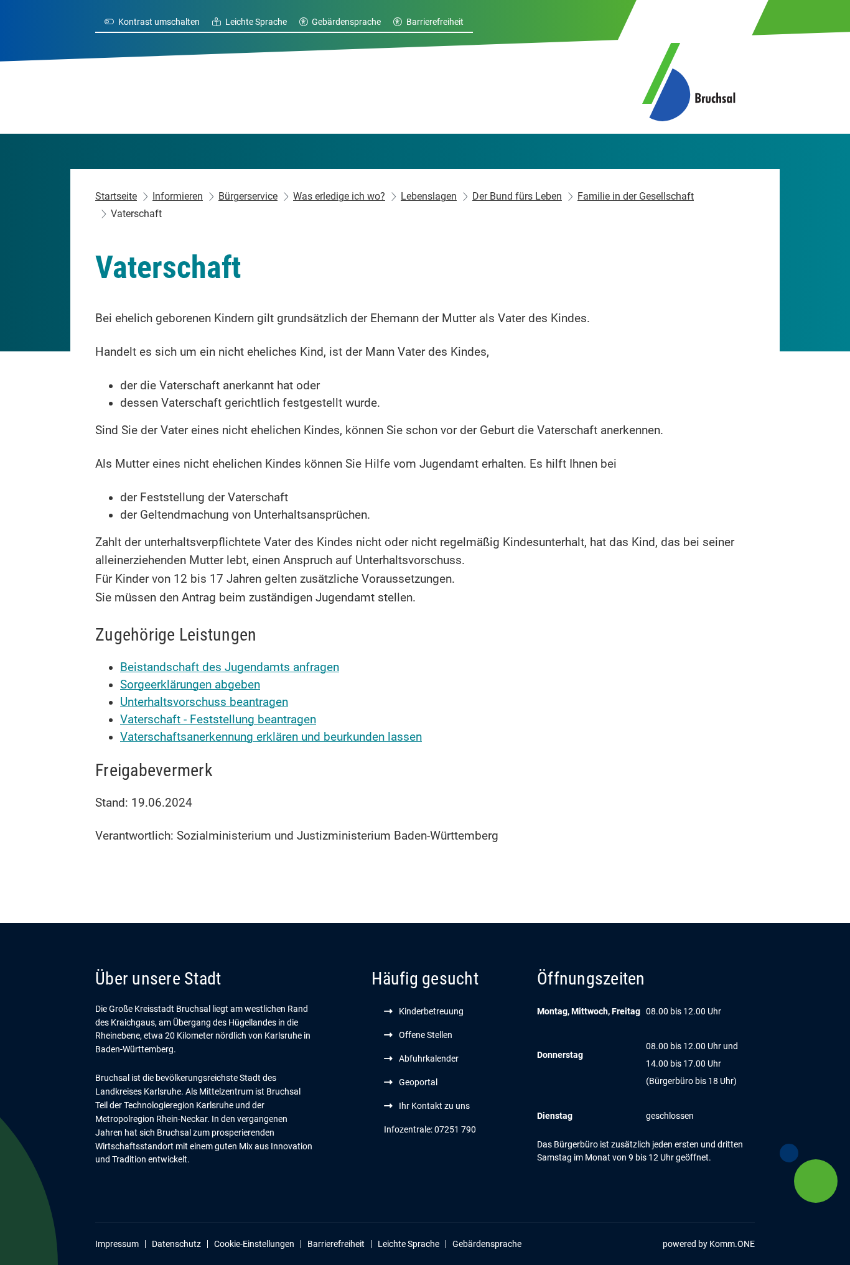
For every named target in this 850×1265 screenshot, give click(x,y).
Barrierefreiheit (435, 22)
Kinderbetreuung (431, 1011)
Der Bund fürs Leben (517, 196)
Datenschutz (176, 1244)
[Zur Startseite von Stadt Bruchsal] (689, 80)
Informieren (177, 196)
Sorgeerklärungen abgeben (190, 685)
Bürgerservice (248, 196)
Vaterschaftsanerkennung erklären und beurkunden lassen (271, 737)
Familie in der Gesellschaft (635, 196)
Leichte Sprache (256, 22)
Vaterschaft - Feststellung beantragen (218, 719)
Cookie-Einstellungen (254, 1244)
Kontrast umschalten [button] (159, 22)
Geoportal (418, 1082)
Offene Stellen (425, 1035)
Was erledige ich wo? (339, 196)
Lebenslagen (429, 196)
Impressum (117, 1244)
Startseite (116, 196)
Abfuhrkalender (429, 1058)
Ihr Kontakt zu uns (434, 1106)
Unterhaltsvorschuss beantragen (204, 702)
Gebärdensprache (346, 22)
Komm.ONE (732, 1244)
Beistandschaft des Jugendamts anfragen (229, 667)
